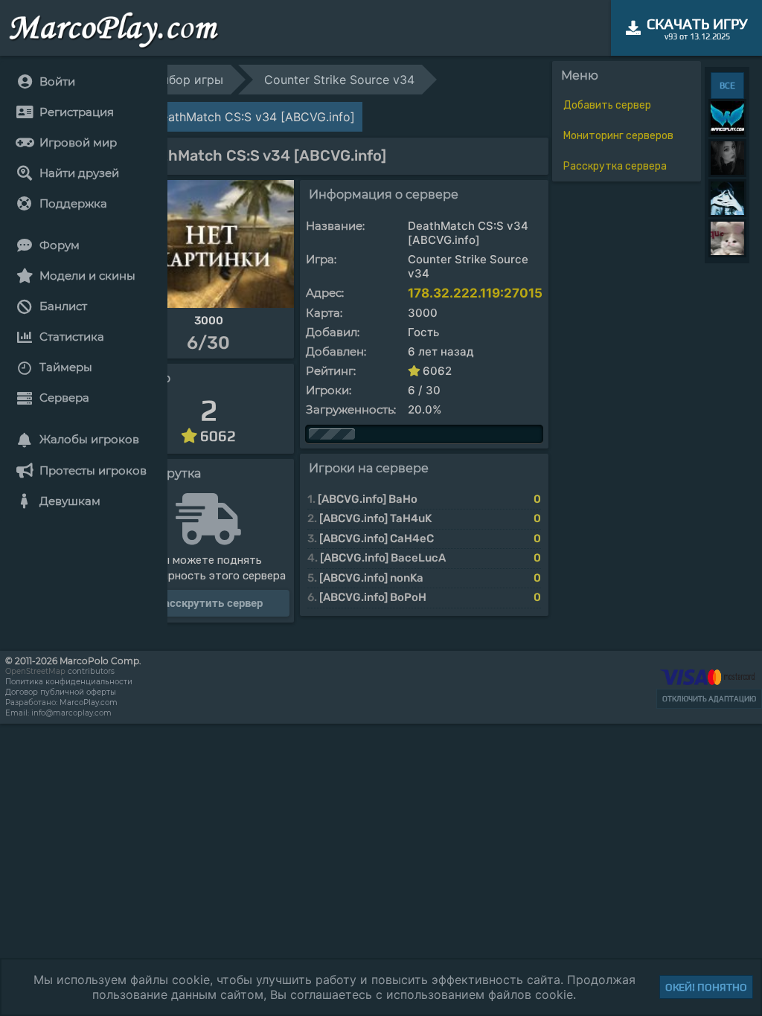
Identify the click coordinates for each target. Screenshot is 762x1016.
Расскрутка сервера (615, 166)
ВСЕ (727, 85)
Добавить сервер (607, 105)
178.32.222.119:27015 (475, 293)
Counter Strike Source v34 (339, 79)
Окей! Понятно (706, 987)
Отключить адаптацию (709, 699)
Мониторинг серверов (618, 135)
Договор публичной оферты (60, 692)
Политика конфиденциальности (68, 682)
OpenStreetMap (35, 671)
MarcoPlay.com (89, 702)
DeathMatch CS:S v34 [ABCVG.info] (254, 116)
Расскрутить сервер (209, 603)
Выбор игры (188, 79)
